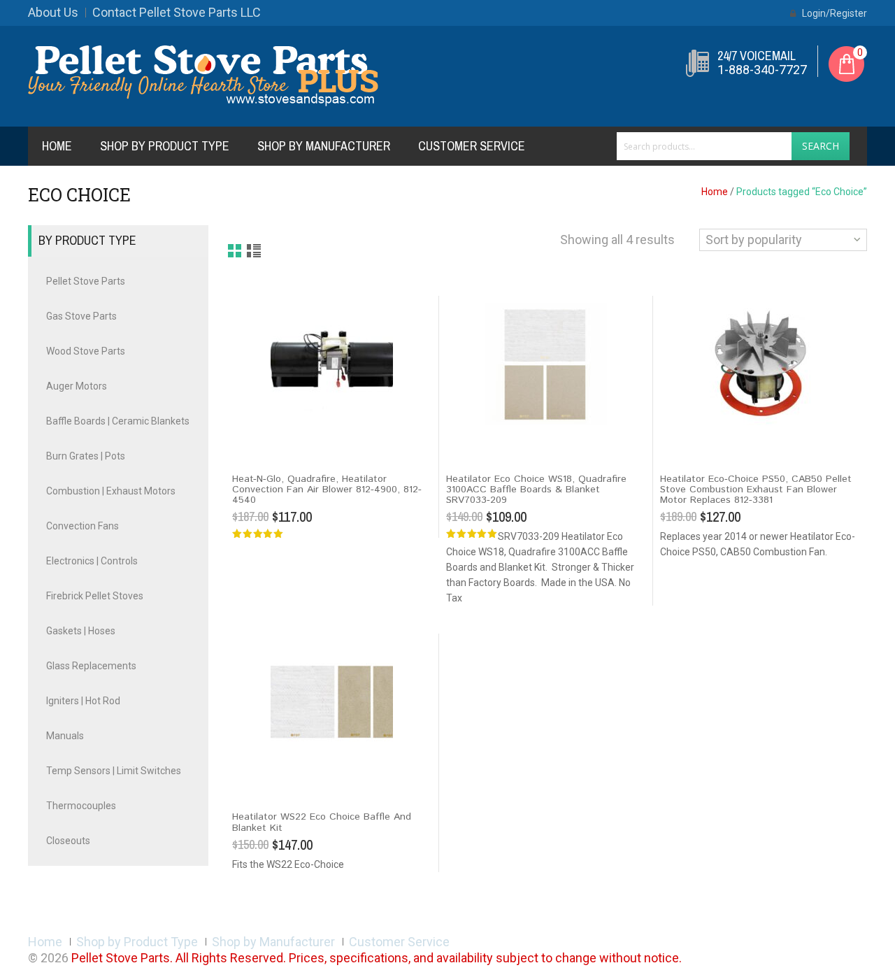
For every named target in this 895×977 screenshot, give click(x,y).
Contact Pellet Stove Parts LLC (176, 12)
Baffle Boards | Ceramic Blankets (117, 421)
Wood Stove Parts (85, 351)
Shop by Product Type (164, 146)
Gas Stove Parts (81, 316)
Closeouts (68, 840)
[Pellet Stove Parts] (203, 75)
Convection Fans (82, 526)
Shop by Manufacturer (323, 146)
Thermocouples (81, 805)
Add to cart (262, 437)
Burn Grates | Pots (85, 456)
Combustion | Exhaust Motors (111, 491)
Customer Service (471, 146)
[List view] (255, 251)
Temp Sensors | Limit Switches (113, 770)
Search (820, 145)
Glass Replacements (91, 665)
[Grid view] (235, 251)
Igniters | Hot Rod (83, 700)
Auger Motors (76, 386)
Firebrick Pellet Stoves (94, 595)
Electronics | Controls (92, 560)
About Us (53, 12)
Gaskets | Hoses (80, 630)
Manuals (65, 735)
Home (57, 146)
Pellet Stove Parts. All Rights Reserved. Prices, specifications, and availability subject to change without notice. (376, 957)
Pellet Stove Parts (85, 281)
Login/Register (833, 13)
